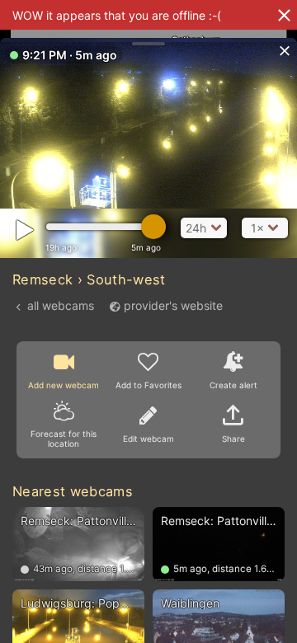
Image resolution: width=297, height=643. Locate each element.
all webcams (60, 305)
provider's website (173, 305)
